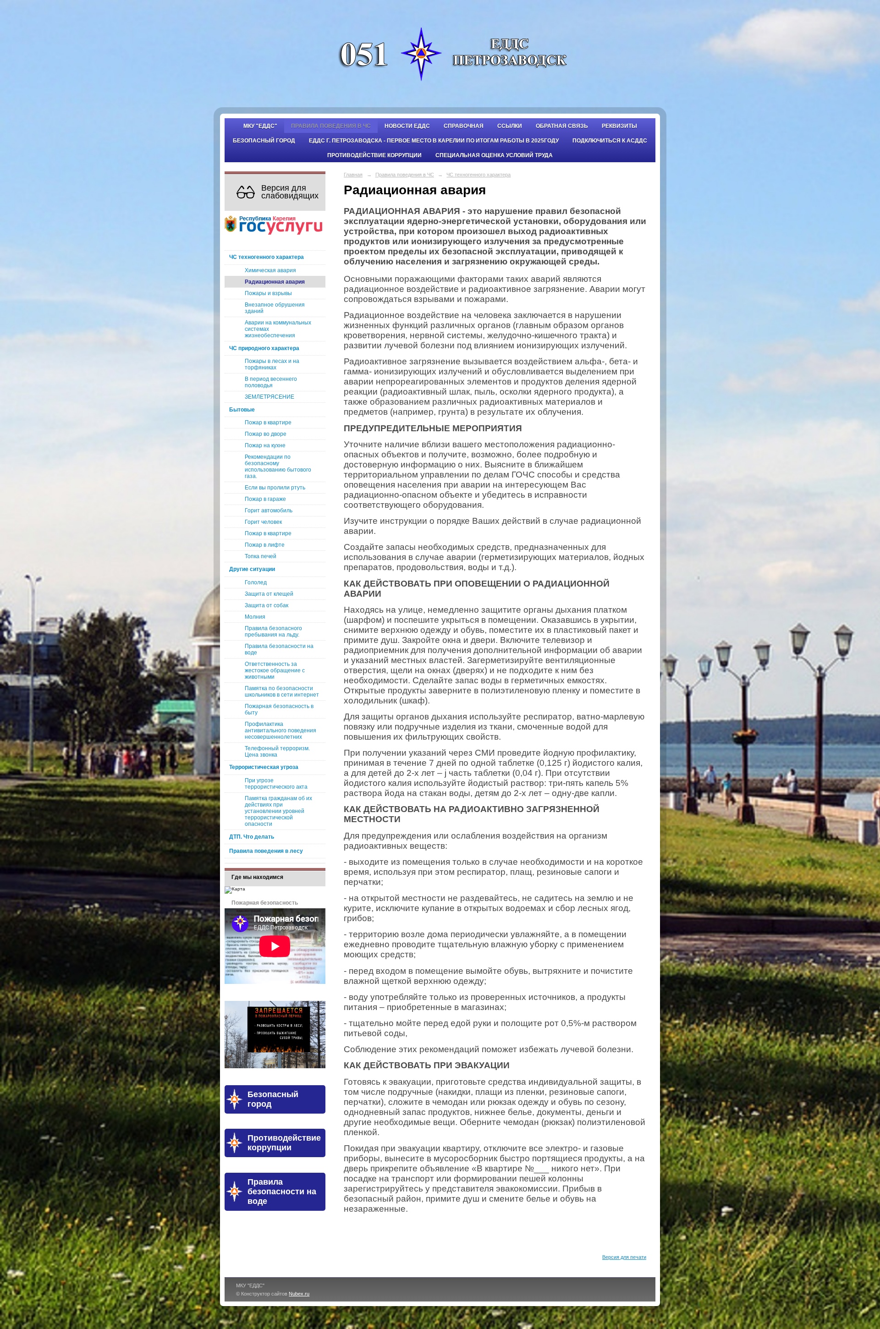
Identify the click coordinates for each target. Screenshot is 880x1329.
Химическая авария (270, 270)
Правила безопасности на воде (279, 649)
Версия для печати (624, 1257)
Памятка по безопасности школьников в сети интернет (282, 691)
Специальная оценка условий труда (494, 155)
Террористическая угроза (263, 767)
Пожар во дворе (265, 434)
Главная (353, 174)
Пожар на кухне (265, 445)
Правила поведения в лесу (266, 851)
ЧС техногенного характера (266, 257)
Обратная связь (562, 126)
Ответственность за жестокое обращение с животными (275, 670)
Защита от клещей (269, 594)
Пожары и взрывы (268, 293)
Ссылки (509, 126)
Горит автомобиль (268, 510)
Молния (255, 617)
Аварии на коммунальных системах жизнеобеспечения (278, 329)
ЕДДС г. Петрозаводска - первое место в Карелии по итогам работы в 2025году (434, 140)
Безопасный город (264, 140)
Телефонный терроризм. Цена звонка (277, 751)
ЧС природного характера (264, 348)
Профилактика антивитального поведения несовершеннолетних (280, 730)
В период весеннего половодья (271, 382)
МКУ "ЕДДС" (260, 126)
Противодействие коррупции (374, 155)
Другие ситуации (252, 569)
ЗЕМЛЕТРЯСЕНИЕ (269, 397)
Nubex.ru (299, 1293)
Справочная (464, 126)
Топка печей (260, 556)
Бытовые (242, 409)
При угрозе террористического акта (276, 783)
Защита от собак (266, 605)
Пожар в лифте (265, 545)
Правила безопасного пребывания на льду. (273, 631)
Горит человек (263, 522)
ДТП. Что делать (251, 837)
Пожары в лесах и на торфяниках (272, 364)
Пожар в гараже (265, 499)
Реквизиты (619, 126)
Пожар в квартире (268, 422)
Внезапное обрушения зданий (275, 308)
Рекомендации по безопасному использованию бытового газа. (278, 466)
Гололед (256, 582)
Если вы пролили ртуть (275, 487)
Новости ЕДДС (407, 126)
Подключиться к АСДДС (609, 140)
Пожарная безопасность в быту (279, 709)
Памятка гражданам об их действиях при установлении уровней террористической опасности (278, 811)
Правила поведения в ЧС (331, 126)
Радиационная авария (275, 282)
